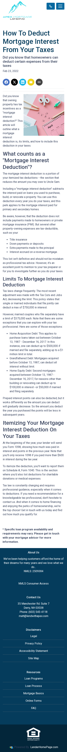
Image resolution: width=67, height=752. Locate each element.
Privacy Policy (33, 643)
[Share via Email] (30, 82)
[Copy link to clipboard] (39, 82)
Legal (33, 636)
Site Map (33, 658)
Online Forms (34, 700)
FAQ (33, 708)
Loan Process (33, 686)
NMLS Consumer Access (33, 583)
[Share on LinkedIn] (22, 82)
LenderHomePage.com (44, 747)
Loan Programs (33, 678)
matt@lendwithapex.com (33, 616)
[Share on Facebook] (6, 82)
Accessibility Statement (33, 651)
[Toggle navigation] (60, 6)
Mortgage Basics (33, 693)
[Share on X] (14, 82)
